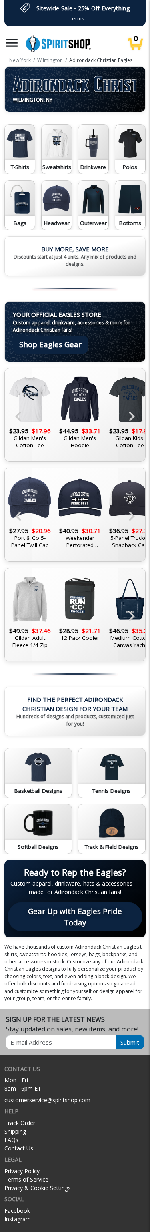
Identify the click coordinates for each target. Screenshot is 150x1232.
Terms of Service (26, 1179)
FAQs (11, 1140)
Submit (129, 1042)
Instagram (17, 1219)
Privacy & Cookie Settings (37, 1188)
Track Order (19, 1123)
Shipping (15, 1131)
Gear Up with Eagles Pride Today (75, 916)
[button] (12, 43)
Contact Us (18, 1148)
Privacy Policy (22, 1171)
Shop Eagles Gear (50, 344)
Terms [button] (76, 18)
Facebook (17, 1210)
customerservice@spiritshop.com (47, 1100)
